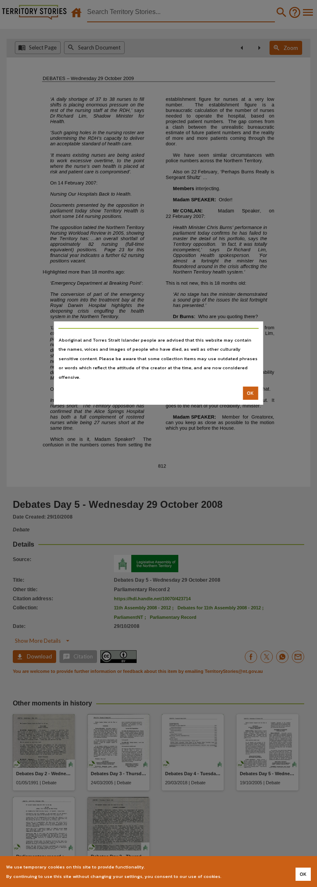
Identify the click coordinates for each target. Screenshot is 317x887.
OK (250, 393)
